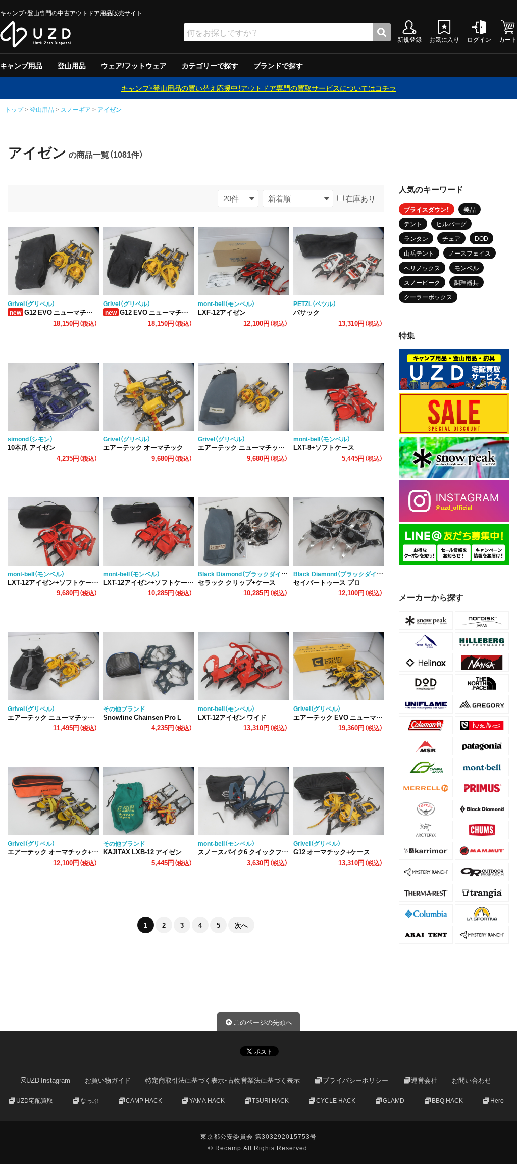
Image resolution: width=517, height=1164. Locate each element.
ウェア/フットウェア (134, 65)
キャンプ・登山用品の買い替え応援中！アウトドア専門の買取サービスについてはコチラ (258, 88)
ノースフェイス (469, 253)
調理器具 (466, 282)
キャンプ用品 (21, 65)
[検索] (382, 32)
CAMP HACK (144, 1100)
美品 (469, 209)
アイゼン (109, 109)
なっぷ (89, 1100)
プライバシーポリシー (355, 1080)
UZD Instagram (48, 1080)
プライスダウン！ (426, 209)
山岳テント (419, 253)
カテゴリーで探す (210, 65)
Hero (497, 1100)
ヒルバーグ (451, 223)
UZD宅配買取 (34, 1100)
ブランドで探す (278, 65)
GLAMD (393, 1100)
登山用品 (72, 65)
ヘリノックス (422, 267)
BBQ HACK (447, 1100)
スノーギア (75, 109)
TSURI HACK (270, 1100)
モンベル (466, 267)
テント (413, 223)
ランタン (416, 238)
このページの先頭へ (262, 1022)
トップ (15, 109)
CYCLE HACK (335, 1100)
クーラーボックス (428, 296)
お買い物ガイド (108, 1080)
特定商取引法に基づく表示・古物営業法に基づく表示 (222, 1080)
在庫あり (360, 198)
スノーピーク (422, 282)
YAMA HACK (207, 1100)
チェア (451, 238)
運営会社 (424, 1080)
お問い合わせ (471, 1080)
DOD (481, 238)
